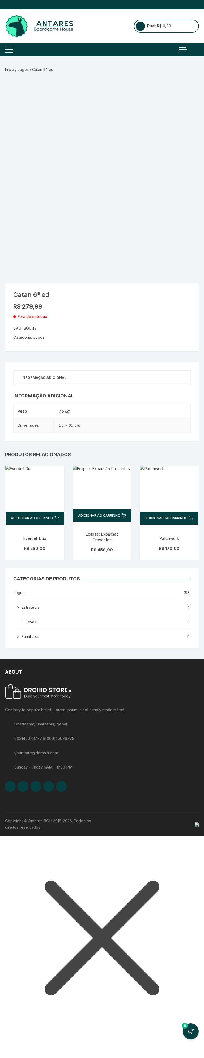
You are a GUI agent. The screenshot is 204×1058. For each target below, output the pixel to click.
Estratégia (30, 607)
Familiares (30, 636)
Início (9, 69)
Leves (31, 621)
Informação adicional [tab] (44, 377)
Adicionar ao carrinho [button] (32, 518)
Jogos (23, 69)
